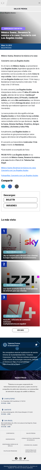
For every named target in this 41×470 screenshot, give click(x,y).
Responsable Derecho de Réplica (10, 445)
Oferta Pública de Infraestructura (30, 451)
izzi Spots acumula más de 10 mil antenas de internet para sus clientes (20, 290)
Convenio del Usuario (31, 445)
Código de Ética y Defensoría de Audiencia (31, 439)
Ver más (20, 330)
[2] (20, 277)
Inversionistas (10, 439)
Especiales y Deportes (13, 28)
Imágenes (11, 205)
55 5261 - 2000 (5, 414)
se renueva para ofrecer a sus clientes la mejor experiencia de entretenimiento (20, 257)
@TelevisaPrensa (13, 345)
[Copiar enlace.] (17, 186)
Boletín (10, 200)
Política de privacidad (10, 451)
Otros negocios (12, 316)
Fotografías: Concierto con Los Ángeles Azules (19, 175)
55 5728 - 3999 (5, 426)
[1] (20, 244)
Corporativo (10, 433)
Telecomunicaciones (14, 252)
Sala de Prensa (30, 433)
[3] (20, 310)
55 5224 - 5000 (5, 403)
